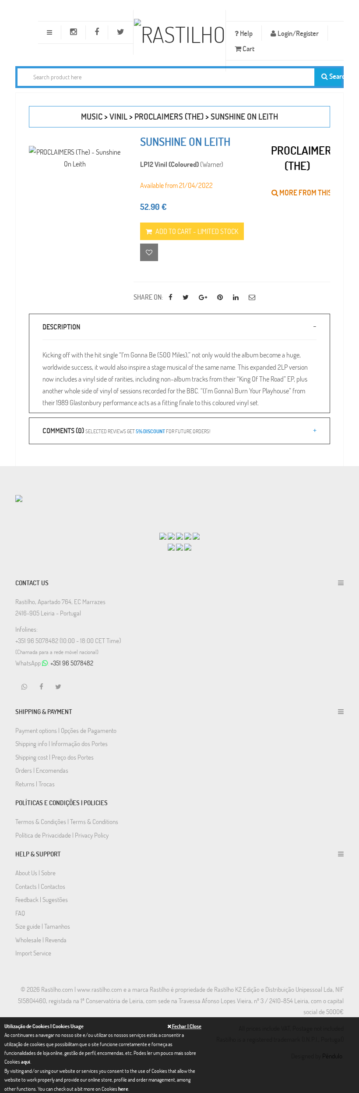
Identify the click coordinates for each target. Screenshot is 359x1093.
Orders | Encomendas (41, 770)
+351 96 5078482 (71, 662)
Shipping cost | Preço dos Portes (54, 757)
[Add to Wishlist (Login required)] (149, 252)
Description (61, 326)
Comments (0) (126, 430)
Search (334, 76)
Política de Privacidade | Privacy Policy (62, 835)
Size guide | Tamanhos (42, 926)
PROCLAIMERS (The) (169, 116)
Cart (247, 48)
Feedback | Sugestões (41, 899)
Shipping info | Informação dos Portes (61, 743)
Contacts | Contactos (40, 886)
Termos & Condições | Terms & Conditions (66, 821)
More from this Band (314, 192)
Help (246, 33)
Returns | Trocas (35, 783)
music (91, 116)
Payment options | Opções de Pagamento (65, 730)
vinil (118, 116)
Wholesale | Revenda (41, 939)
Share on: (148, 296)
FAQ (20, 913)
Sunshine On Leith (244, 116)
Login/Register (297, 33)
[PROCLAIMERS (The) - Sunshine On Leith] (74, 158)
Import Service (33, 952)
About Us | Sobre (35, 872)
